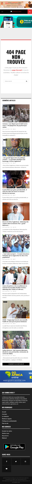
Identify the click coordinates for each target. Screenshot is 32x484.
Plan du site (5, 423)
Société (5, 105)
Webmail (4, 438)
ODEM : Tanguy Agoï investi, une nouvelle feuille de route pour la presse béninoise (14, 321)
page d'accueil (17, 70)
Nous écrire (5, 435)
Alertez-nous (5, 433)
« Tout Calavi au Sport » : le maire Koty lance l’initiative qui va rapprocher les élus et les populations (15, 256)
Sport (5, 235)
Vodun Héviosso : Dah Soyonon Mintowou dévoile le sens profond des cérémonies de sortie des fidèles (15, 352)
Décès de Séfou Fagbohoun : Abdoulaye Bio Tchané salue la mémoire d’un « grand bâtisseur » (15, 223)
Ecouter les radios (7, 431)
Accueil (4, 412)
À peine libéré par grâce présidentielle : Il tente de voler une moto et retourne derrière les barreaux (14, 191)
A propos (4, 414)
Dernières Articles (8, 100)
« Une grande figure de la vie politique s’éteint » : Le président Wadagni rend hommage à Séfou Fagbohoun (13, 159)
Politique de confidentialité (9, 421)
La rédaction (5, 416)
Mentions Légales (7, 418)
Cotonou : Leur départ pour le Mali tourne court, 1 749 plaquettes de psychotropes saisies (14, 125)
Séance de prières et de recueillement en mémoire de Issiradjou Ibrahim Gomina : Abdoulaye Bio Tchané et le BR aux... (14, 288)
